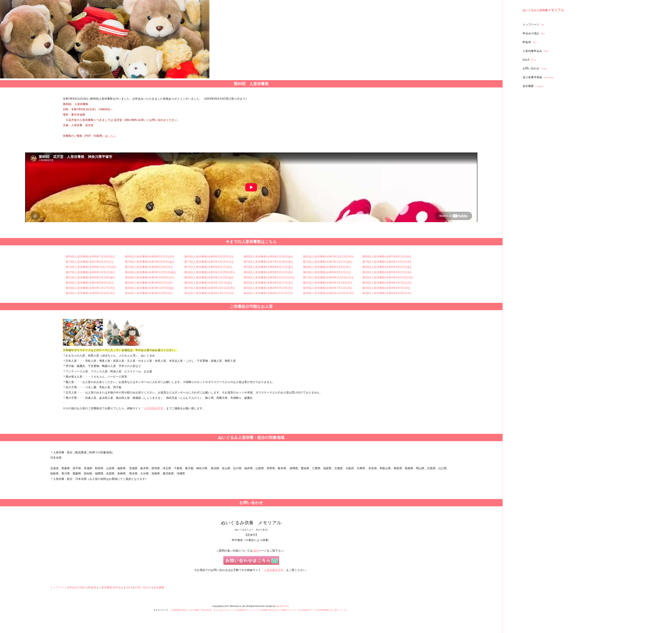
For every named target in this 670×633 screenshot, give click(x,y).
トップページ (533, 24)
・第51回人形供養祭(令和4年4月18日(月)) (326, 282)
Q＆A (529, 59)
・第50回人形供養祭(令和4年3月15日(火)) (385, 282)
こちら (112, 135)
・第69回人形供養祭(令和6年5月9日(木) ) (325, 267)
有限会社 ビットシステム (249, 610)
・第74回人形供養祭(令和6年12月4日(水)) (385, 261)
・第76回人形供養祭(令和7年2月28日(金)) (267, 261)
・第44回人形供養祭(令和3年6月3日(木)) (384, 287)
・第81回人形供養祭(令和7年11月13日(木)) (326, 256)
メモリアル (543, 10)
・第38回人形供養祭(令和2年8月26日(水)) (385, 293)
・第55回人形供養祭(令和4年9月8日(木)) (88, 282)
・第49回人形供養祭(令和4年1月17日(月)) (89, 287)
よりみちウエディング (225, 610)
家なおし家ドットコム (336, 610)
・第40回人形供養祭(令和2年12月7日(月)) (267, 293)
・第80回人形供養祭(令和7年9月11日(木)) (385, 256)
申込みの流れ (534, 33)
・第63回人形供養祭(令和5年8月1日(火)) (325, 272)
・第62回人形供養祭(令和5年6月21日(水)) (385, 272)
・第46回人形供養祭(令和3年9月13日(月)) (267, 287)
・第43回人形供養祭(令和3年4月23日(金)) (89, 293)
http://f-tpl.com (282, 606)
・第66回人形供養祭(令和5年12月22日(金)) (149, 272)
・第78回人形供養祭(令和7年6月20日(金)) (148, 261)
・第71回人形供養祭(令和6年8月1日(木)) (206, 267)
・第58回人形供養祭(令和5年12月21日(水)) (267, 277)
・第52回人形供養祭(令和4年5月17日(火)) (267, 282)
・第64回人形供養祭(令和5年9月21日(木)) (267, 272)
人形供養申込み (536, 50)
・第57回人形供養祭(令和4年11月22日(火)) (326, 277)
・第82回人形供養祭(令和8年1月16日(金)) (267, 256)
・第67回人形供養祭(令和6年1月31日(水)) (89, 272)
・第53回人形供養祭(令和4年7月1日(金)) (206, 282)
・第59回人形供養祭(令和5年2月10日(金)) (207, 277)
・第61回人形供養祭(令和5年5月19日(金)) (89, 277)
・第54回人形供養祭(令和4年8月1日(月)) (147, 282)
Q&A (255, 550)
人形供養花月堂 (153, 408)
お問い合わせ (535, 68)
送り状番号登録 (538, 77)
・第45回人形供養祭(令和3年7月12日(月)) (326, 287)
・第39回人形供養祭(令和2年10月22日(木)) (327, 293)
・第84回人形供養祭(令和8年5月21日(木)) (148, 256)
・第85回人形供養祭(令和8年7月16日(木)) (89, 256)
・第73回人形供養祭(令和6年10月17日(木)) (89, 267)
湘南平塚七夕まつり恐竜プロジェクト (281, 610)
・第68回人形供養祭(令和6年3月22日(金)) (385, 267)
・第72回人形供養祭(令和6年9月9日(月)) (147, 267)
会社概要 (533, 86)
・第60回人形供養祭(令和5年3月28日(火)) (148, 277)
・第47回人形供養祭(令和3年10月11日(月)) (208, 287)
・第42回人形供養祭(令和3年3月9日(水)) (147, 293)
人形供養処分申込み (111, 587)
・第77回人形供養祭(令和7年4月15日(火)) (207, 261)
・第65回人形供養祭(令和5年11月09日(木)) (208, 272)
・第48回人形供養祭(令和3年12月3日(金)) (148, 287)
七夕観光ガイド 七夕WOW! (312, 610)
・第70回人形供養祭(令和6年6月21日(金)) (267, 267)
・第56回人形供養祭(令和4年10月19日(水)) (386, 277)
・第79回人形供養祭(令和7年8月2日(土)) (88, 261)
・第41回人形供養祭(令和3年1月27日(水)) (207, 293)
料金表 (530, 42)
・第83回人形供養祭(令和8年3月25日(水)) (207, 256)
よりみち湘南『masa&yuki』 (200, 610)
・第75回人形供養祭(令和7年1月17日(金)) (326, 261)
